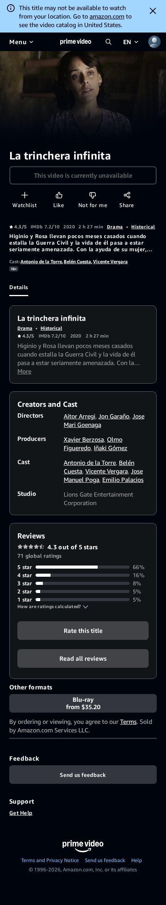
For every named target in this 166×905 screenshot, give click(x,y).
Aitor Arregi (79, 416)
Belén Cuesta (77, 261)
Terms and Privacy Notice (50, 860)
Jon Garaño (113, 416)
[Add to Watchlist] (24, 195)
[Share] (127, 195)
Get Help (20, 812)
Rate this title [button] (83, 630)
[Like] (59, 195)
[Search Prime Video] (108, 42)
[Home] (75, 42)
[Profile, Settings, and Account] (154, 42)
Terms (128, 721)
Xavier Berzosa (84, 439)
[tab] (18, 287)
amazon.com (107, 16)
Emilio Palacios (123, 479)
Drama (115, 227)
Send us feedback (105, 860)
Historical (143, 227)
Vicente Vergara (110, 261)
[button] (52, 606)
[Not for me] (92, 195)
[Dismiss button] (153, 10)
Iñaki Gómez (110, 448)
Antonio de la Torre (41, 261)
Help (136, 860)
